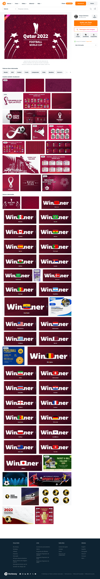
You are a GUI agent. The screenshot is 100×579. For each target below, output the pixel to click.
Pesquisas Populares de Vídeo (42, 561)
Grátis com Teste (86, 23)
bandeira (51, 72)
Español (84, 549)
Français (84, 556)
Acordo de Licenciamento (43, 547)
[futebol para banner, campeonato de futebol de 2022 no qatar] (58, 85)
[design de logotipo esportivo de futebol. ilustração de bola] (11, 496)
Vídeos (23, 3)
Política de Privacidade (78, 574)
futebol (19, 72)
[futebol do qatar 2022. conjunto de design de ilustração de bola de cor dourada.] (55, 496)
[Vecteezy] (4, 3)
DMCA (38, 549)
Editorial (31, 3)
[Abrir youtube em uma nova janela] (35, 574)
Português (84, 551)
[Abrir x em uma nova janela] (33, 574)
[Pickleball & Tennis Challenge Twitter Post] (57, 463)
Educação (15, 556)
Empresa (15, 553)
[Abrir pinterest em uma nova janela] (27, 574)
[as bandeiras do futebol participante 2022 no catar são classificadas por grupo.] (58, 147)
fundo (26, 72)
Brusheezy (16, 547)
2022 (12, 72)
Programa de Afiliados (42, 551)
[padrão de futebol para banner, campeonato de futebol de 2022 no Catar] (13, 85)
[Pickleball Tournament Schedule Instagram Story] (37, 275)
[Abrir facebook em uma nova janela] (20, 574)
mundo (6, 72)
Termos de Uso (68, 574)
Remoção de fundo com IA (20, 564)
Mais (39, 3)
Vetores (9, 3)
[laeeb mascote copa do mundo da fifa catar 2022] (39, 132)
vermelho (59, 72)
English (83, 547)
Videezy (15, 551)
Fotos (16, 3)
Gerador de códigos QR (19, 566)
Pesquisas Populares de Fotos (42, 558)
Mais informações (79, 45)
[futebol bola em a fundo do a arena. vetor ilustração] (15, 479)
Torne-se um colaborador (62, 554)
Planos (63, 3)
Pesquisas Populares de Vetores (42, 554)
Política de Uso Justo (89, 574)
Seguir (94, 17)
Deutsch (84, 553)
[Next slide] (69, 72)
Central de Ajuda (63, 547)
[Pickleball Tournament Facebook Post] (13, 356)
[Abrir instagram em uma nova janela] (22, 574)
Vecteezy (15, 549)
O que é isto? (89, 41)
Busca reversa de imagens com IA (20, 561)
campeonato (35, 72)
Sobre (60, 551)
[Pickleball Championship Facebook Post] (60, 306)
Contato (61, 549)
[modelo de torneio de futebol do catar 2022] (56, 183)
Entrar (92, 3)
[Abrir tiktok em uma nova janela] (30, 574)
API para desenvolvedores (20, 558)
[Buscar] (91, 9)
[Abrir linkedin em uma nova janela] (25, 574)
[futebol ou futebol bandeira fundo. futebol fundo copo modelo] (50, 479)
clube (43, 72)
